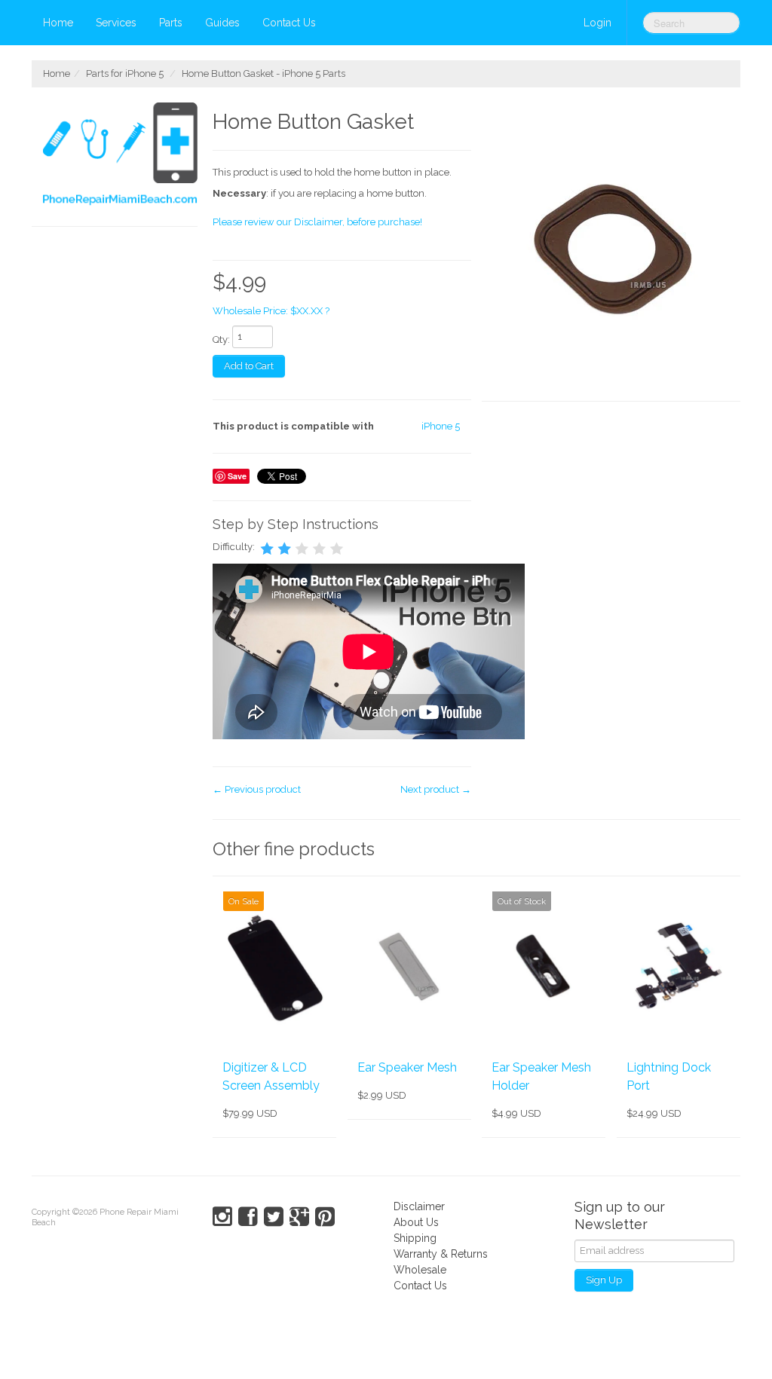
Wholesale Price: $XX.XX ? (271, 310)
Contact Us (289, 23)
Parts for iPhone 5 (125, 73)
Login (597, 23)
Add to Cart (249, 366)
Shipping (415, 1238)
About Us (416, 1222)
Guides (222, 23)
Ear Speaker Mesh (407, 1067)
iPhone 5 (440, 426)
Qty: (221, 339)
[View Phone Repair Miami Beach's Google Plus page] (299, 1217)
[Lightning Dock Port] (678, 967)
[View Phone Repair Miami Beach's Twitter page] (273, 1217)
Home (58, 23)
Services (116, 23)
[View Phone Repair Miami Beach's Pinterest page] (325, 1217)
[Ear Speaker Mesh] (409, 967)
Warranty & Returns (441, 1254)
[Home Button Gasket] (611, 252)
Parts (170, 23)
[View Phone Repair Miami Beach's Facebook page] (248, 1217)
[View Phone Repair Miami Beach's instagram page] (222, 1217)
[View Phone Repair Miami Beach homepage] (120, 156)
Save (237, 476)
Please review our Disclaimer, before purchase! (317, 222)
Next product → (435, 789)
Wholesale (420, 1270)
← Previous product (257, 789)
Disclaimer (419, 1206)
